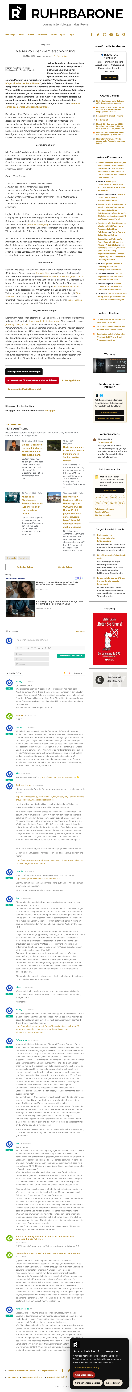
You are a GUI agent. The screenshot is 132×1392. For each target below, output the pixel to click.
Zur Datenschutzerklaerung (86, 1367)
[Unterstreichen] (24, 648)
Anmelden (80, 631)
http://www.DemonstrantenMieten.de (59, 777)
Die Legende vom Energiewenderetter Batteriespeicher (106, 538)
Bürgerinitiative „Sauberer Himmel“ (23, 83)
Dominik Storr (43, 273)
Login (71, 34)
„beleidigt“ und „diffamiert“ (18, 324)
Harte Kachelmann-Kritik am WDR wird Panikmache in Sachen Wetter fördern (73, 454)
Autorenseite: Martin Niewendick (24, 389)
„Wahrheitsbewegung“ (38, 224)
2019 (121, 503)
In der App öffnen (71, 380)
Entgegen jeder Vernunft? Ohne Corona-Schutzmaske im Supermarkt (111, 581)
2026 (98, 497)
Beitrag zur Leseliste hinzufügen (23, 371)
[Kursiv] (21, 648)
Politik (21, 34)
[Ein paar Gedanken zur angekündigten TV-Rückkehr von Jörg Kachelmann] (12, 445)
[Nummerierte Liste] (32, 648)
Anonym (20, 715)
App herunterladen (109, 412)
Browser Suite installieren (109, 418)
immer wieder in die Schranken (44, 321)
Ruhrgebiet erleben (48, 1370)
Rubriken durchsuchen (105, 509)
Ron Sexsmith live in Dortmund (109, 116)
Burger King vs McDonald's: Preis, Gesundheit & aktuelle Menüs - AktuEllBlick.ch (110, 242)
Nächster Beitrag (65, 567)
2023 (121, 497)
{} (46, 648)
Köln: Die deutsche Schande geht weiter (111, 556)
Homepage (10, 34)
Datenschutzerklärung (32, 1377)
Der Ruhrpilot (102, 120)
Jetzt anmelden (109, 77)
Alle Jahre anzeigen (103, 515)
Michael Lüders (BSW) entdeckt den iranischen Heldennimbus (110, 133)
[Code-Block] (42, 648)
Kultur (54, 34)
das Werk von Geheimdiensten (68, 286)
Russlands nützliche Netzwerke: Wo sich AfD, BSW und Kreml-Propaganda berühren (110, 109)
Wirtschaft (42, 34)
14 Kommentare (60, 56)
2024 (113, 497)
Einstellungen (113, 1383)
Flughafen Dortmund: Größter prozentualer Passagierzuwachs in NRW (110, 141)
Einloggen (50, 410)
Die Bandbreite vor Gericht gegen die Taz (63, 276)
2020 (113, 503)
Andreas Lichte (23, 785)
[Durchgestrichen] (28, 648)
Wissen (31, 34)
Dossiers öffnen (102, 512)
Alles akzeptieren (84, 1375)
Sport (62, 34)
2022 (98, 503)
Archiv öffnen (110, 490)
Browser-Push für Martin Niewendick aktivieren (32, 380)
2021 (106, 503)
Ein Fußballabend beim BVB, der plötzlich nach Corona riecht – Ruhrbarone (112, 166)
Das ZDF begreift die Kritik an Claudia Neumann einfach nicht (110, 276)
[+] (49, 648)
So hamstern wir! (105, 442)
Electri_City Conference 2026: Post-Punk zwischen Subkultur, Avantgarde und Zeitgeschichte (110, 126)
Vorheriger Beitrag (25, 567)
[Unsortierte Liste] (35, 648)
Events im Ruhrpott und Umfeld (21, 1370)
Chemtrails (11, 558)
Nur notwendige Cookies (87, 1383)
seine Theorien (75, 300)
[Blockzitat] (39, 648)
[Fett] (17, 648)
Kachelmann (24, 558)
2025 (106, 497)
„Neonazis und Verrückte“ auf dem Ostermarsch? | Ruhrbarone (48, 1253)
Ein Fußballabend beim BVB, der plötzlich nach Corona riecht (110, 102)
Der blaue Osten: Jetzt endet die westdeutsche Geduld (111, 197)
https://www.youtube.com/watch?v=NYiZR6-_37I (38, 878)
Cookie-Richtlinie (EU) (57, 1377)
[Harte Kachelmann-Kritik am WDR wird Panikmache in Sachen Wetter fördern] (54, 445)
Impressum (13, 1377)
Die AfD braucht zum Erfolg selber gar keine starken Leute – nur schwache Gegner (112, 296)
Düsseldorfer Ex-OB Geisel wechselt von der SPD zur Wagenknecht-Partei (112, 216)
